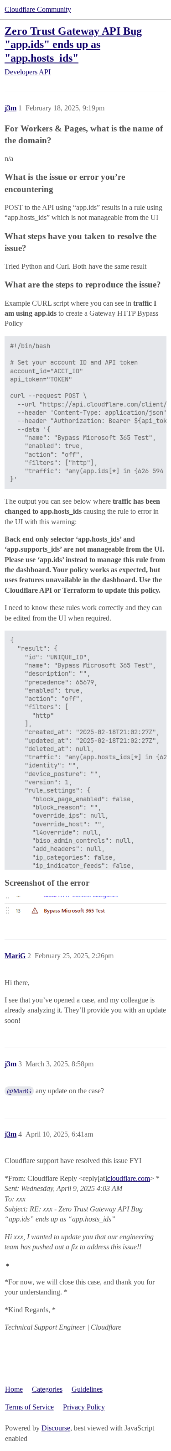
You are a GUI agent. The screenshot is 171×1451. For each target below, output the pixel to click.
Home (14, 1389)
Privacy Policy (84, 1407)
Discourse (55, 1428)
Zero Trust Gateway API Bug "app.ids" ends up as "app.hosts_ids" (73, 44)
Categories (47, 1389)
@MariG (19, 1091)
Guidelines (87, 1389)
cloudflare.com (128, 1178)
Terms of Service (29, 1407)
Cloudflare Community (38, 9)
